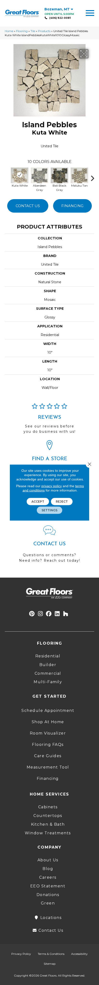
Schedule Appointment (47, 710)
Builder (47, 664)
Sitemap (50, 963)
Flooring (22, 31)
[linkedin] (57, 614)
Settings (49, 510)
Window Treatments (48, 833)
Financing (72, 205)
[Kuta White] (20, 174)
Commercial (48, 673)
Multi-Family (48, 682)
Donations (48, 894)
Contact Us (28, 205)
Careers (47, 877)
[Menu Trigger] (90, 12)
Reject (62, 501)
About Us (47, 860)
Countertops (47, 815)
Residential (48, 656)
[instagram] (40, 614)
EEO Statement (48, 886)
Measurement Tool (48, 767)
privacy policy (51, 486)
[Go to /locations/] (49, 460)
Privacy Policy (21, 954)
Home (9, 31)
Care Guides (48, 756)
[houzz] (65, 614)
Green (48, 903)
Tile (33, 31)
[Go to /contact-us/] (49, 546)
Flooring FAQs (48, 744)
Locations (50, 917)
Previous (7, 177)
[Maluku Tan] (79, 174)
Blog (48, 868)
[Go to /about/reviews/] (49, 420)
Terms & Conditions (51, 954)
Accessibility (79, 954)
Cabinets (48, 807)
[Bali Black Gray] (59, 174)
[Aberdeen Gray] (40, 174)
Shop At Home (48, 722)
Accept (37, 501)
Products (44, 31)
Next (94, 177)
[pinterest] (32, 614)
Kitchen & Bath (48, 824)
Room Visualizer (48, 733)
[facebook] (48, 614)
